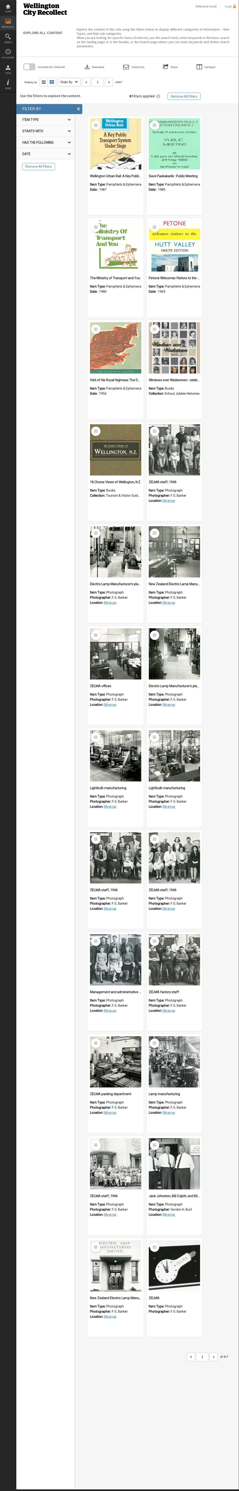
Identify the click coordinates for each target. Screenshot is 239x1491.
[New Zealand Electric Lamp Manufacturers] (174, 551)
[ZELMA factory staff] (174, 959)
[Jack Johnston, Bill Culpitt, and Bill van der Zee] (174, 1163)
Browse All (8, 26)
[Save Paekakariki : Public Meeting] (174, 144)
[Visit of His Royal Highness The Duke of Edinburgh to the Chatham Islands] (115, 348)
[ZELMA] (174, 1265)
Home (8, 11)
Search (8, 42)
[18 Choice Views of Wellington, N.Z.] (115, 449)
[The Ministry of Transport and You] (115, 246)
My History (8, 57)
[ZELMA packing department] (115, 1061)
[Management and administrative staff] (115, 959)
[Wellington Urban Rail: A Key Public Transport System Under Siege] (115, 144)
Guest (213, 6)
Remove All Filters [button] (184, 96)
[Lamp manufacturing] (174, 1061)
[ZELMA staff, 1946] (174, 449)
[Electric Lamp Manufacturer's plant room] (115, 551)
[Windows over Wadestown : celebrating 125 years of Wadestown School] (174, 348)
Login (8, 73)
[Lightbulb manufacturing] (115, 755)
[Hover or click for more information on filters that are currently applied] (158, 96)
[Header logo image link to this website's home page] (45, 1)
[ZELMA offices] (115, 653)
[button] (134, 67)
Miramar (169, 501)
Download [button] (94, 66)
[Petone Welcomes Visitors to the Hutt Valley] (174, 246)
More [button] (8, 88)
